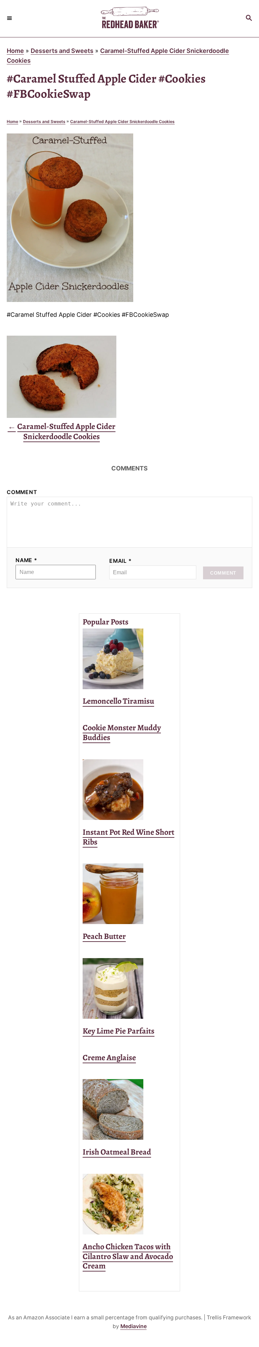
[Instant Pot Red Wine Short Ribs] (129, 789)
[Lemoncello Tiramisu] (129, 659)
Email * (120, 561)
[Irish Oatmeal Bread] (129, 1109)
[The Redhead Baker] (129, 18)
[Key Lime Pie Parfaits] (129, 988)
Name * (26, 560)
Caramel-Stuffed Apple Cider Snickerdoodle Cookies (122, 121)
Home (15, 50)
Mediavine (133, 1326)
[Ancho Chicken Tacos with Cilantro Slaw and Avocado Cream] (129, 1204)
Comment (22, 492)
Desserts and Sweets (62, 50)
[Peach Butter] (129, 893)
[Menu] (10, 18)
